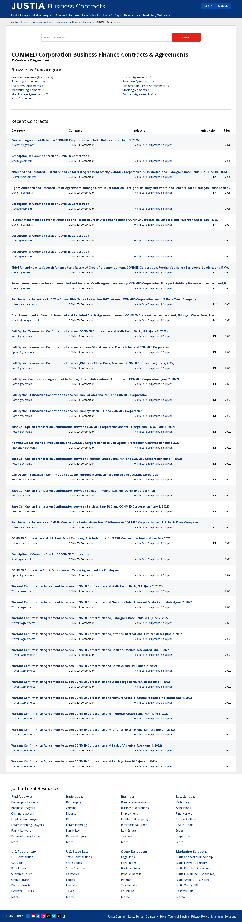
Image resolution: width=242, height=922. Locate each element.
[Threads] (48, 916)
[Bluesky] (54, 916)
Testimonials (184, 891)
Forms (24, 22)
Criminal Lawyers (22, 813)
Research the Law (67, 15)
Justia (14, 22)
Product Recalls (131, 874)
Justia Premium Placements (194, 868)
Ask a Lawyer (42, 15)
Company (152, 916)
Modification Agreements (28, 94)
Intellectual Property (134, 819)
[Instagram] (43, 916)
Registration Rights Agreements (143, 86)
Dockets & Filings (22, 891)
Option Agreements (135, 77)
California (72, 874)
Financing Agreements (26, 81)
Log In (208, 5)
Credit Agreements (23, 77)
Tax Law (126, 836)
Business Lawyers (23, 808)
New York (72, 885)
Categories (63, 22)
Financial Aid (184, 813)
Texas (70, 891)
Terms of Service (178, 916)
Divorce (71, 813)
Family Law (73, 830)
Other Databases (134, 851)
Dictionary (183, 802)
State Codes (74, 863)
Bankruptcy (73, 802)
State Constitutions (79, 857)
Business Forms (131, 868)
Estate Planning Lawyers (27, 825)
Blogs (180, 830)
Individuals (74, 796)
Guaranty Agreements (26, 86)
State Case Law (76, 868)
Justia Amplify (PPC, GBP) (192, 880)
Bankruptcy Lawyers (24, 802)
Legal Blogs (129, 863)
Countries (127, 891)
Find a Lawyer (20, 15)
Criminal (71, 808)
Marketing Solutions (156, 15)
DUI (68, 819)
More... (15, 842)
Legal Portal (135, 916)
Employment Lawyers (25, 819)
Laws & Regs (112, 15)
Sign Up (223, 5)
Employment (129, 813)
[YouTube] (33, 916)
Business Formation (134, 802)
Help (163, 916)
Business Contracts (42, 22)
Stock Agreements (134, 90)
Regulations (19, 868)
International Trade (134, 825)
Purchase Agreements (137, 81)
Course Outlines (186, 819)
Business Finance (82, 22)
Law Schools (91, 15)
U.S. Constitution (22, 857)
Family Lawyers (21, 830)
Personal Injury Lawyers (27, 836)
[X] (59, 916)
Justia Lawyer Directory (191, 863)
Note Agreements (23, 98)
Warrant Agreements (136, 94)
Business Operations (135, 808)
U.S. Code (17, 863)
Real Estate (128, 830)
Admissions (183, 808)
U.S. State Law (77, 851)
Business (128, 796)
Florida (70, 880)
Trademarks (129, 885)
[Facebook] (38, 916)
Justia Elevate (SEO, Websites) (195, 874)
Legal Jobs (128, 857)
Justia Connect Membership (194, 857)
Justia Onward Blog (188, 885)
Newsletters (132, 15)
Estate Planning (76, 825)
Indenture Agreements (26, 90)
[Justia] (28, 6)
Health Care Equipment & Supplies (153, 145)
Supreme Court (21, 874)
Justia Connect (116, 916)
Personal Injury (76, 836)
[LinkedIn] (28, 916)
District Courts (20, 885)
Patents (126, 880)
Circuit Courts (20, 880)
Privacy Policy (200, 916)
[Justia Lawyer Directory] (64, 916)
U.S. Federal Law (24, 851)
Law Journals (184, 825)
